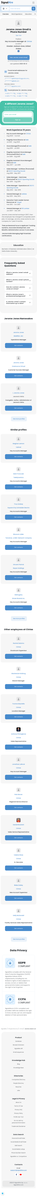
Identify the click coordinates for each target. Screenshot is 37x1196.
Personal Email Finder (18, 1138)
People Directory (18, 1083)
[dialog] (2, 1193)
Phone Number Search (18, 1153)
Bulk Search (18, 1145)
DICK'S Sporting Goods (17, 171)
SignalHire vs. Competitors (18, 1156)
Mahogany (18, 595)
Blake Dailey (18, 885)
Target (19, 202)
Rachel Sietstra (18, 643)
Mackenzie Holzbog (18, 673)
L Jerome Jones (18, 393)
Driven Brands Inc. (18, 598)
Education (28, 14)
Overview (6, 14)
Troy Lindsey (18, 504)
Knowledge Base (18, 1068)
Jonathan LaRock (18, 764)
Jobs (18, 1090)
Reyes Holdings (18, 568)
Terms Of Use (18, 1106)
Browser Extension (18, 1045)
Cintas (29, 41)
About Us (18, 1102)
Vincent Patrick (18, 564)
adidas (24, 194)
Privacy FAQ (18, 1110)
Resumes (18, 1087)
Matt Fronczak (18, 474)
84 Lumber (25, 208)
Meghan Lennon (18, 444)
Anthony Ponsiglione (18, 734)
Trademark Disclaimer (18, 1126)
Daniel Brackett (18, 825)
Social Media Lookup (18, 1149)
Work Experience (16, 14)
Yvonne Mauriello (18, 704)
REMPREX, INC (18, 336)
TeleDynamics (18, 477)
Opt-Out (18, 35)
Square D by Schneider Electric (19, 508)
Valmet (18, 447)
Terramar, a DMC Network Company (18, 538)
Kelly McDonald (18, 915)
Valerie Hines (18, 855)
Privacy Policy (18, 1113)
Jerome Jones (18, 332)
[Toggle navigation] (33, 2)
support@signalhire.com (18, 1170)
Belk (27, 140)
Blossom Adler (18, 534)
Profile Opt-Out (18, 1117)
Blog (18, 1064)
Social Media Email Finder (18, 1142)
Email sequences (18, 1052)
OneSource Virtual (18, 366)
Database (18, 1041)
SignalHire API (18, 1048)
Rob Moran (18, 794)
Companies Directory (18, 1079)
